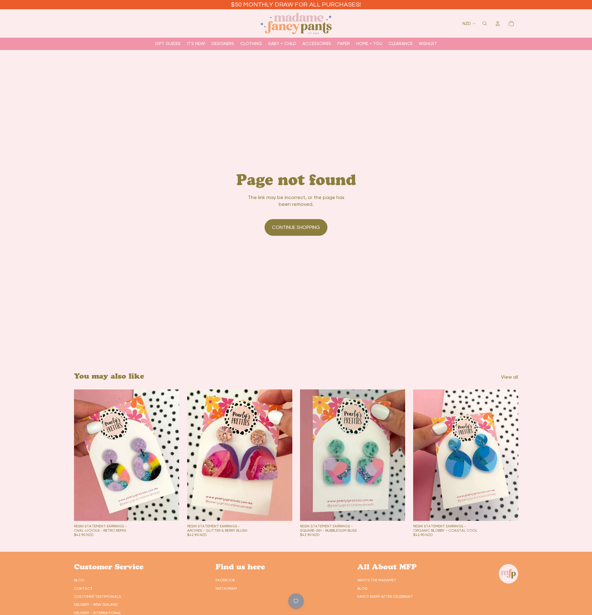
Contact (83, 588)
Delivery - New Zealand (96, 604)
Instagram (226, 588)
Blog (79, 580)
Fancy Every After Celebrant (385, 596)
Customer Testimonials (97, 596)
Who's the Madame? (376, 580)
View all (509, 377)
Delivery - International (97, 613)
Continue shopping (296, 227)
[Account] (497, 23)
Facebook (225, 580)
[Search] (484, 23)
